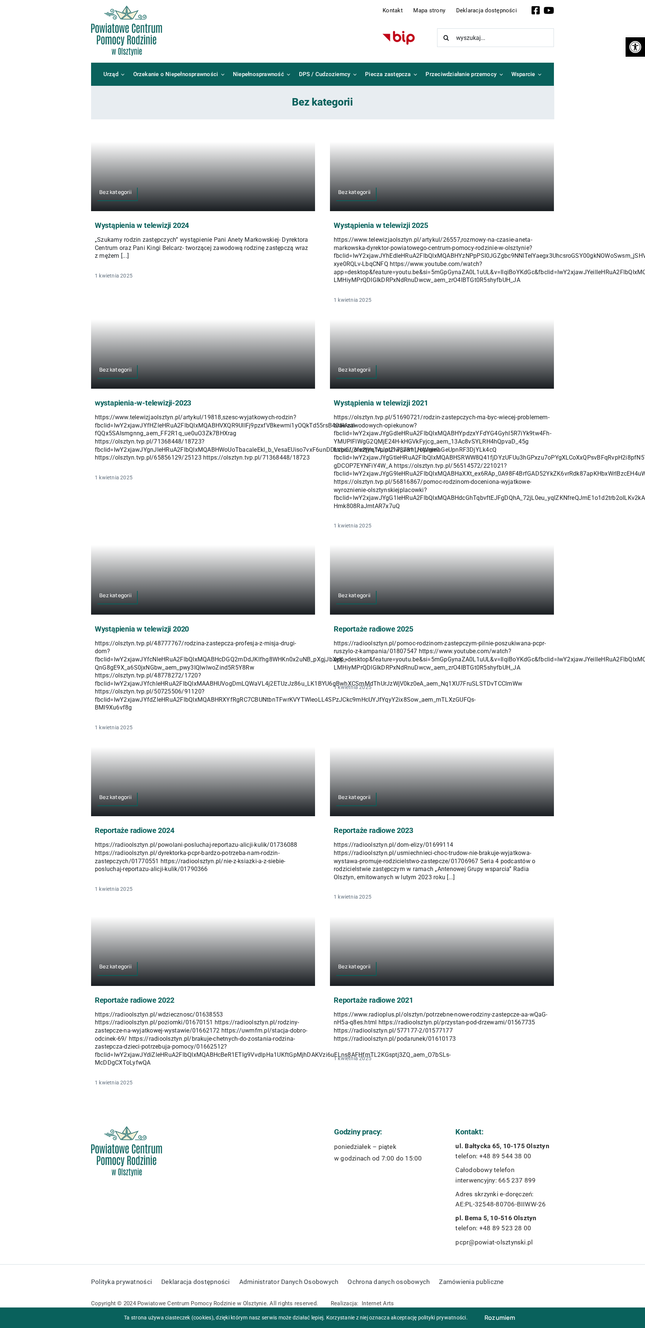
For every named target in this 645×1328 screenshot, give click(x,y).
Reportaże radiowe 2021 (373, 1000)
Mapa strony (429, 10)
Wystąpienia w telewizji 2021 (381, 402)
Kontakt (393, 10)
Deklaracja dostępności (486, 10)
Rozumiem (499, 1317)
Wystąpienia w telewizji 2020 (142, 628)
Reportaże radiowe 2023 (373, 830)
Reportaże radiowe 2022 (134, 1000)
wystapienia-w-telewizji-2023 (143, 402)
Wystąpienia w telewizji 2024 (142, 225)
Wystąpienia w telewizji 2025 (381, 225)
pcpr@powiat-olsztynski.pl (494, 1242)
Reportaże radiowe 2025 (373, 628)
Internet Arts (378, 1303)
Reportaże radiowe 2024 (134, 830)
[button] (635, 47)
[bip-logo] (399, 33)
